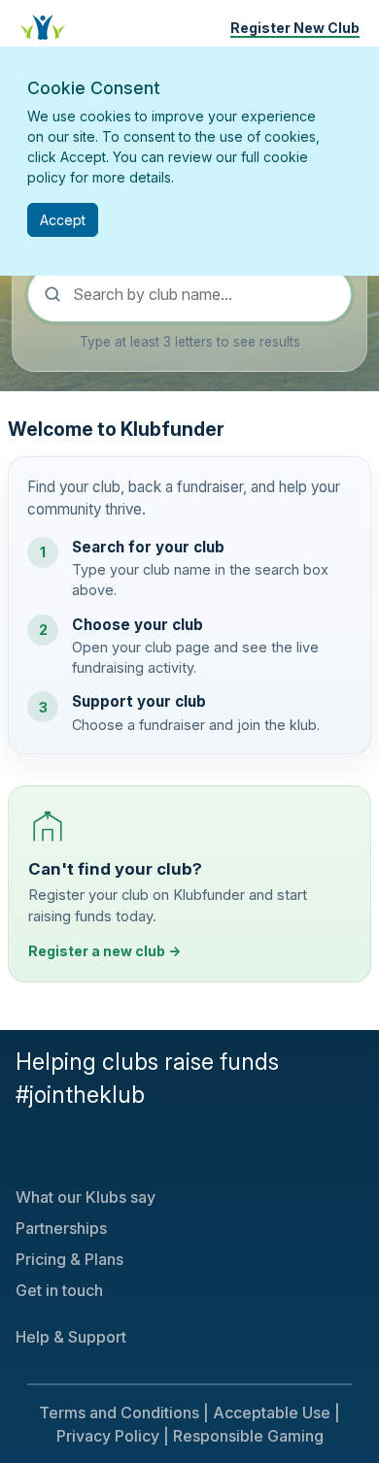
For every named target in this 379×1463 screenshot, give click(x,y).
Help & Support (71, 1337)
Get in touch (59, 1290)
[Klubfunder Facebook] (27, 1149)
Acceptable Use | (276, 1412)
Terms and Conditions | (124, 1412)
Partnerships (61, 1228)
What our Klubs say (85, 1197)
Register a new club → (104, 951)
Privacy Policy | (112, 1436)
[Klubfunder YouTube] (35, 1149)
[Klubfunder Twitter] (19, 1149)
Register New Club (295, 27)
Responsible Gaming (248, 1436)
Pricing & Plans (69, 1259)
